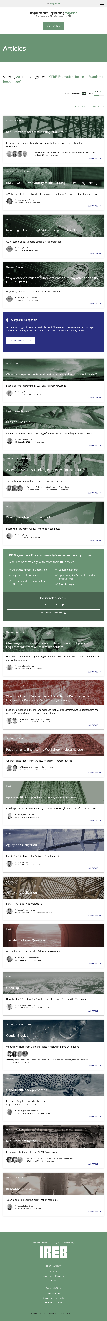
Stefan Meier (28, 814)
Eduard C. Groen (50, 152)
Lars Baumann (34, 767)
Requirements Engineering (53, 14)
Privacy (52, 1313)
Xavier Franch (69, 1158)
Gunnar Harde (29, 862)
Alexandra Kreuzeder (80, 1059)
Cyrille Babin (28, 200)
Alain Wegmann (51, 487)
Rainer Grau (28, 439)
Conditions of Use (67, 1313)
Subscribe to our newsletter (52, 612)
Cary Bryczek (48, 719)
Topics (55, 25)
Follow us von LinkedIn (52, 605)
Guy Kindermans (30, 248)
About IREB (53, 1271)
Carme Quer (58, 1158)
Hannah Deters (64, 152)
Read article (93, 158)
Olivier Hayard (64, 487)
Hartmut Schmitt (90, 152)
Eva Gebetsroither (45, 1059)
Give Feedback (53, 1293)
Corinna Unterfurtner (62, 1059)
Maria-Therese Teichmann (25, 1059)
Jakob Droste (76, 152)
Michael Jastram (35, 719)
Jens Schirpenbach (30, 1111)
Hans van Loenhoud (31, 957)
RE (53, 3)
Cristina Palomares (44, 1158)
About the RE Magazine (53, 1276)
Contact (53, 1280)
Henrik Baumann (48, 767)
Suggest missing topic (20, 340)
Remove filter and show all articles (90, 106)
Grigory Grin (28, 535)
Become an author (53, 1302)
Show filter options (73, 93)
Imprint (43, 1313)
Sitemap (33, 1313)
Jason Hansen (28, 666)
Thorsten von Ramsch (32, 392)
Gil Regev (40, 487)
